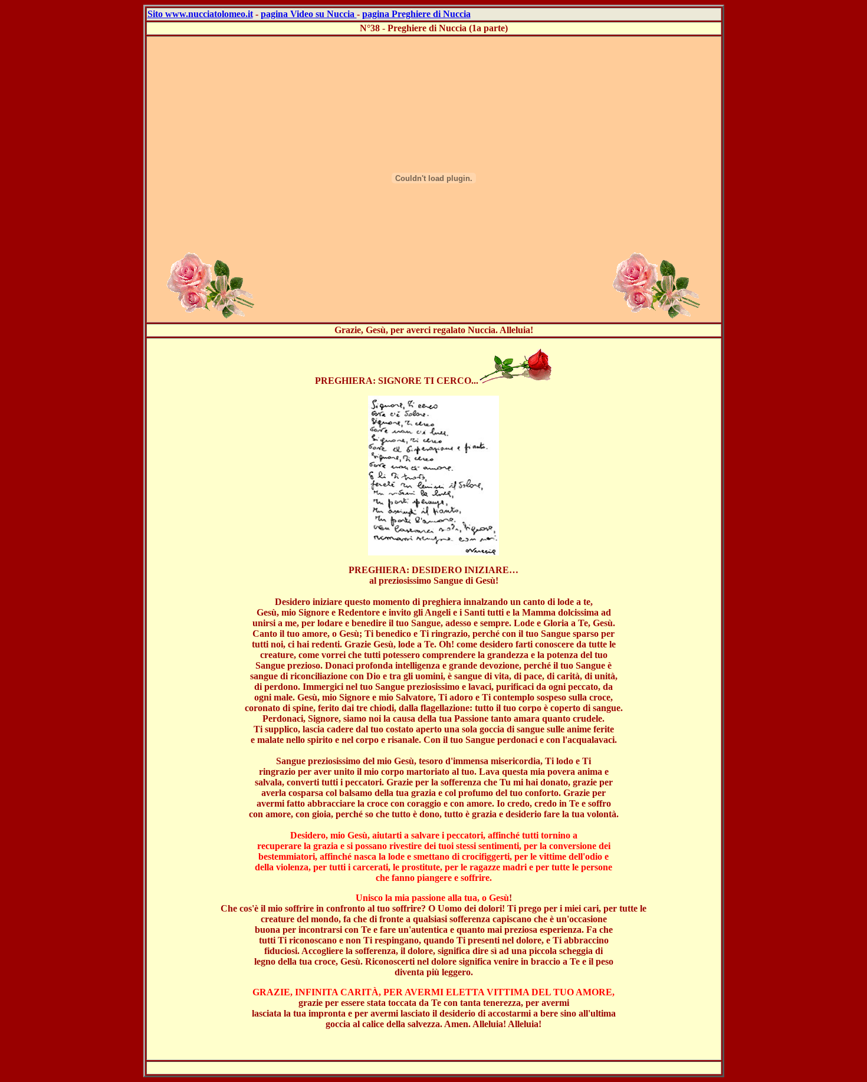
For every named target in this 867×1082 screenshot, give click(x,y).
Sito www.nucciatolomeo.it (200, 14)
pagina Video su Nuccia (309, 14)
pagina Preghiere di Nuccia (416, 14)
